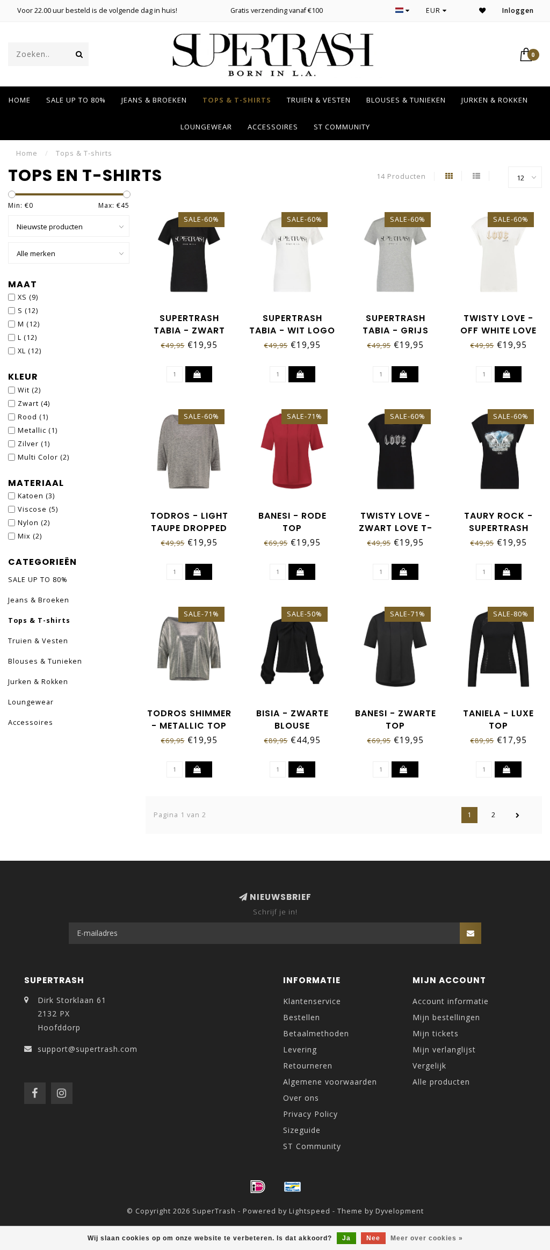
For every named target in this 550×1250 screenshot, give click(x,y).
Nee (373, 1238)
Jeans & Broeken (154, 100)
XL (29, 350)
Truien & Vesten (319, 100)
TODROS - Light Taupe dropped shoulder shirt (189, 528)
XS (28, 297)
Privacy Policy (310, 1114)
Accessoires (273, 127)
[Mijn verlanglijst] (482, 10)
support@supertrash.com (88, 1049)
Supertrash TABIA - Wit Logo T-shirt (292, 330)
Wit (29, 390)
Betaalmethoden (316, 1033)
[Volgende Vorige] (518, 815)
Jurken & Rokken (494, 100)
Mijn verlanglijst (444, 1049)
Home (20, 100)
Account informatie (450, 1001)
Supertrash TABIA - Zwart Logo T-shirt (189, 330)
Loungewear (206, 127)
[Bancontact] (292, 1187)
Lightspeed (309, 1211)
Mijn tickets (435, 1033)
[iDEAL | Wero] (257, 1187)
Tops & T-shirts (236, 100)
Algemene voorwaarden (330, 1082)
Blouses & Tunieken (406, 100)
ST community (342, 127)
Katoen (36, 495)
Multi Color (43, 457)
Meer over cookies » (426, 1238)
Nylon (34, 522)
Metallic (37, 430)
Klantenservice (312, 1001)
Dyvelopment (399, 1211)
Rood (33, 416)
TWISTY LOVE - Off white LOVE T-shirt (498, 330)
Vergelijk (429, 1065)
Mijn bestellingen (446, 1017)
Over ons (301, 1098)
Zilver (34, 443)
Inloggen (518, 10)
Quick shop (194, 314)
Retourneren (307, 1065)
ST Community (312, 1146)
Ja (346, 1238)
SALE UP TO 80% (76, 100)
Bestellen (301, 1017)
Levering (300, 1049)
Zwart (34, 403)
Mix (30, 536)
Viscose (38, 509)
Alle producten (441, 1082)
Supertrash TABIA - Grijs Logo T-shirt (395, 330)
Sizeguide (302, 1130)
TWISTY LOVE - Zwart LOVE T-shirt (395, 528)
